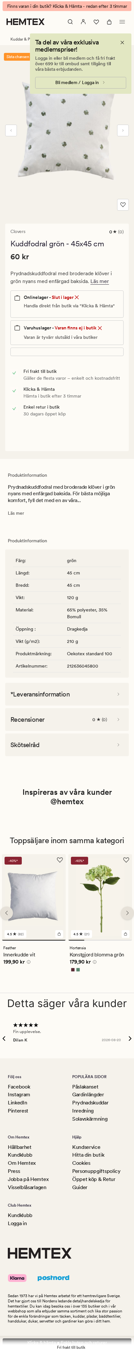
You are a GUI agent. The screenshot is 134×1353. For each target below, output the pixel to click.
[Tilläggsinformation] (28, 963)
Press (14, 1171)
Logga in (17, 1223)
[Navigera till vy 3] (108, 940)
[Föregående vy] (11, 130)
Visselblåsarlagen (27, 1187)
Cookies (81, 1163)
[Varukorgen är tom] (109, 21)
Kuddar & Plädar (24, 39)
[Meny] (122, 21)
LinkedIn (17, 1103)
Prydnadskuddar (90, 1103)
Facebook (19, 1087)
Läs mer (99, 281)
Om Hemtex (22, 1163)
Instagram (19, 1094)
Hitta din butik (88, 1155)
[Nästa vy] (123, 130)
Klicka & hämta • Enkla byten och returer (67, 1342)
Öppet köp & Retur (93, 1179)
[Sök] (70, 21)
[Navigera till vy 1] (34, 940)
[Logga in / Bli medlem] (83, 21)
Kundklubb (20, 1155)
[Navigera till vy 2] (92, 940)
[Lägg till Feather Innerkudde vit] (59, 934)
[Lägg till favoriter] (123, 205)
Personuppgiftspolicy (96, 1171)
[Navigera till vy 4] (124, 940)
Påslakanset (85, 1087)
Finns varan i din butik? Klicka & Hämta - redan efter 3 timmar (67, 6)
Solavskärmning (90, 1119)
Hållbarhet (20, 1147)
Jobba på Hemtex (28, 1179)
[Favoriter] (96, 21)
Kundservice (86, 1147)
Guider (79, 1187)
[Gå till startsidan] (26, 21)
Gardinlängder (88, 1094)
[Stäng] (122, 42)
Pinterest (18, 1111)
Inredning (83, 1111)
